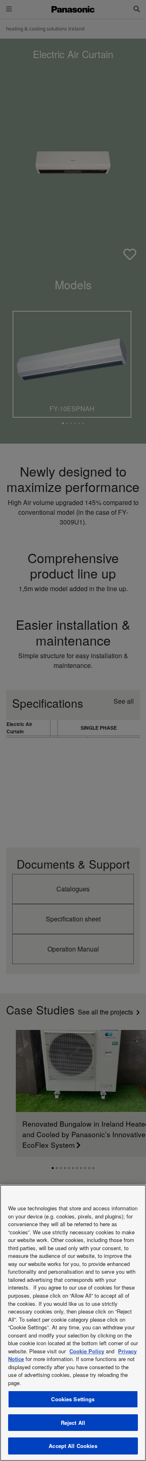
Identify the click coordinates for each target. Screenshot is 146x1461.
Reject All (73, 1422)
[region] (73, 1323)
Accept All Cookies (73, 1446)
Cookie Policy (86, 1351)
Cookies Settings (72, 1399)
